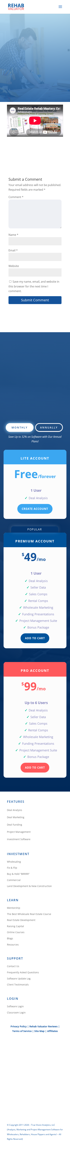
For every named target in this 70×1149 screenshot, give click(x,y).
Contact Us (13, 966)
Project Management (19, 831)
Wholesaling (14, 861)
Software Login (15, 1006)
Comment (15, 197)
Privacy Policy (19, 1026)
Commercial (14, 880)
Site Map (39, 1031)
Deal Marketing (15, 817)
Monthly (20, 427)
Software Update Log (19, 978)
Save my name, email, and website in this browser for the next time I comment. (33, 286)
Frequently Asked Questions (23, 972)
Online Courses (15, 932)
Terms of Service (22, 1031)
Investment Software (18, 839)
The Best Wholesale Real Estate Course (29, 914)
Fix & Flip (12, 867)
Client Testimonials (18, 984)
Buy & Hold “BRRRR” (18, 873)
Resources (13, 944)
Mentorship (13, 907)
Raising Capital (15, 926)
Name (13, 235)
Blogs (10, 938)
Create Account (35, 509)
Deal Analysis (14, 810)
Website (13, 266)
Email (13, 250)
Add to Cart (35, 638)
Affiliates (52, 1031)
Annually (49, 427)
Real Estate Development (21, 920)
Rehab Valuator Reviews (43, 1026)
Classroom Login (16, 1012)
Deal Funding (14, 824)
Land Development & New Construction (29, 886)
